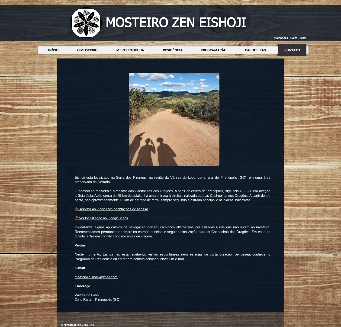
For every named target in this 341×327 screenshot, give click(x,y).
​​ (101, 218)
